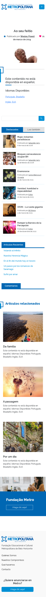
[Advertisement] (23, 19)
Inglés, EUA (10, 102)
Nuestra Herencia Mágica (16, 255)
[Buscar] (41, 118)
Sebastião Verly (34, 143)
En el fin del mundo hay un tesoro (19, 261)
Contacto (6, 569)
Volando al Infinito (12, 250)
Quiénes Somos (9, 555)
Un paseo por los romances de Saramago (18, 267)
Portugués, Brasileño (15, 97)
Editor (30, 195)
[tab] (12, 129)
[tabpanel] (23, 185)
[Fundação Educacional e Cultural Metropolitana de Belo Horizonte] (17, 6)
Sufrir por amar (11, 274)
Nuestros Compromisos (13, 560)
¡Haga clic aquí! (19, 507)
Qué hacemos (8, 565)
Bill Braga (32, 210)
